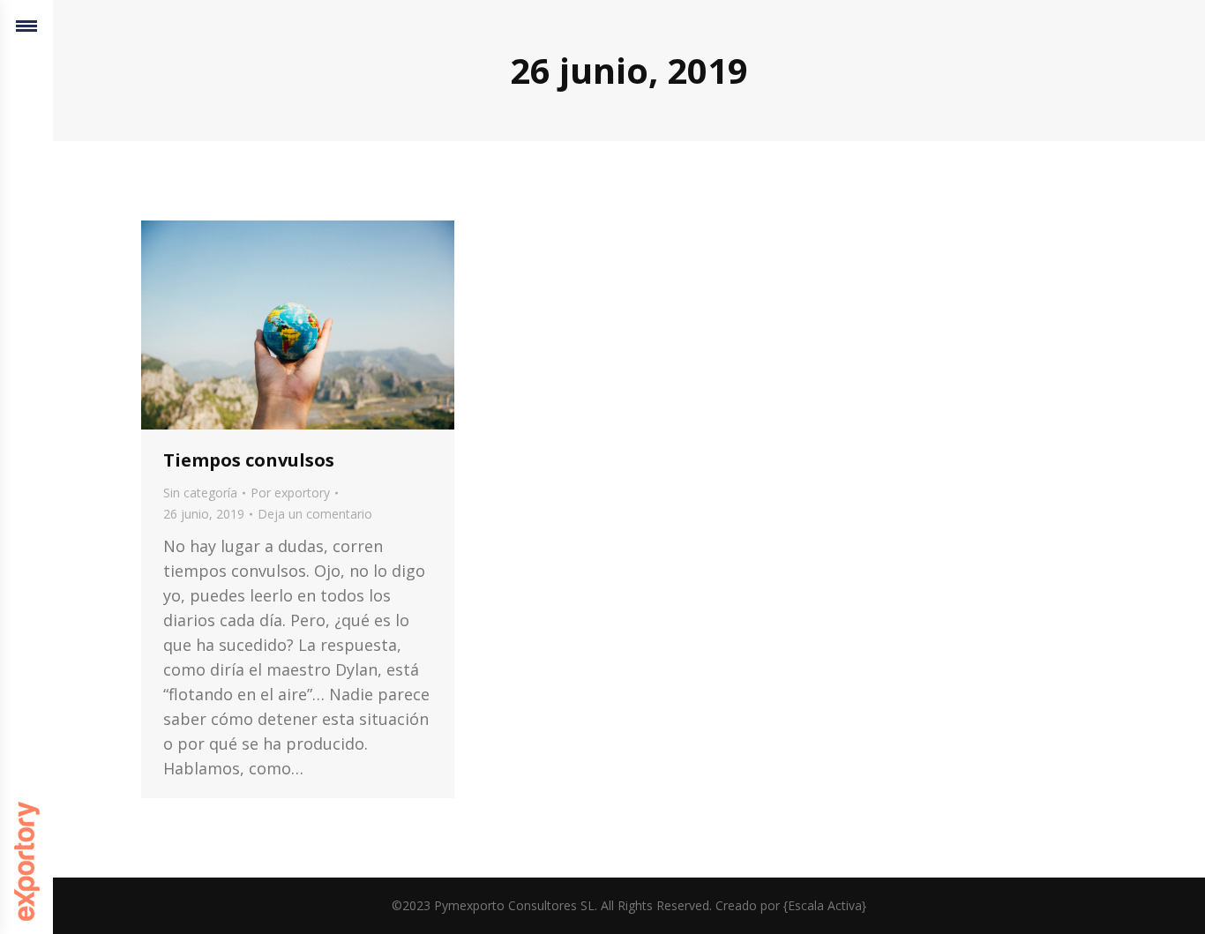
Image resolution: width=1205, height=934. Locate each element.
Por (290, 492)
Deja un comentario (315, 513)
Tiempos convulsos (248, 460)
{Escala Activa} (824, 905)
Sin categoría (200, 492)
